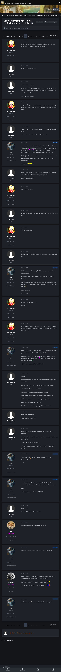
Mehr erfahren (4, 3)
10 (14, 36)
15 (28, 36)
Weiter (43, 36)
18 (36, 36)
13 (22, 36)
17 (33, 36)
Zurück (7, 36)
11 (16, 36)
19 (39, 36)
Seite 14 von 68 (53, 36)
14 (25, 36)
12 (19, 36)
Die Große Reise (23, 28)
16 (30, 36)
